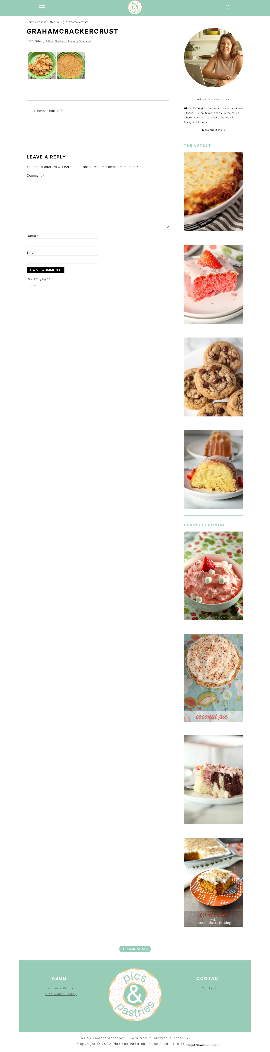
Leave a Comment (79, 41)
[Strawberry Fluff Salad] (213, 577)
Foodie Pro (170, 1044)
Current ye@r (39, 279)
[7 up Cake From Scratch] (213, 470)
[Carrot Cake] (213, 883)
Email (32, 252)
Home (30, 22)
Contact (209, 988)
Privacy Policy (61, 988)
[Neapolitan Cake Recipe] (213, 780)
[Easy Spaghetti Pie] (213, 192)
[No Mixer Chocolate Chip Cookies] (213, 378)
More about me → (213, 129)
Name (33, 236)
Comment (36, 175)
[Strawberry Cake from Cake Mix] (213, 285)
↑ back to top (135, 949)
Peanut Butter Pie (48, 22)
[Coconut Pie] (213, 678)
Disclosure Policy (61, 994)
